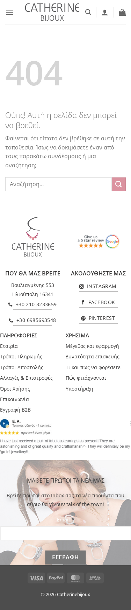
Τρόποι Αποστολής (21, 367)
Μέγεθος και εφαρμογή (92, 346)
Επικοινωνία (14, 399)
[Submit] (119, 184)
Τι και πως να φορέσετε (93, 367)
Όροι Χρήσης (15, 388)
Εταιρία (9, 346)
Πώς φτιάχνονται (86, 377)
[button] (9, 12)
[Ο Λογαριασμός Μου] (104, 12)
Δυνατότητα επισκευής (92, 356)
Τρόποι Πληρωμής (21, 356)
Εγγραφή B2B (15, 409)
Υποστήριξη (79, 388)
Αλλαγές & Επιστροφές (26, 377)
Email (65, 519)
